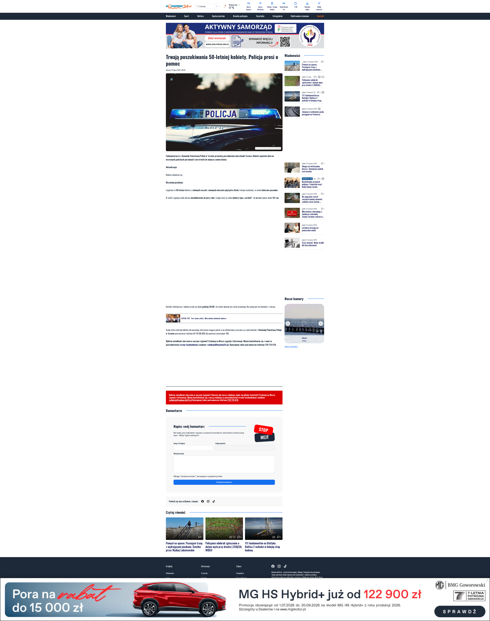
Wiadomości (171, 16)
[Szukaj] (216, 6)
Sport (186, 16)
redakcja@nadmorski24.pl (180, 400)
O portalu (204, 573)
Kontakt (320, 16)
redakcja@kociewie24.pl (218, 344)
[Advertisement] (224, 368)
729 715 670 (232, 400)
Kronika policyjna (240, 16)
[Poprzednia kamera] (288, 323)
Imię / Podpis (179, 443)
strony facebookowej (189, 344)
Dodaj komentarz (224, 482)
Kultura (200, 16)
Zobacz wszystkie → (292, 346)
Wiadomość (179, 454)
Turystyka (260, 16)
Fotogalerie (278, 16)
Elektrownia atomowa (300, 16)
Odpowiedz (220, 443)
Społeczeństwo (218, 16)
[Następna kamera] (320, 323)
